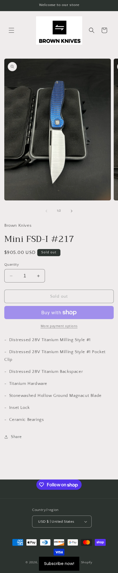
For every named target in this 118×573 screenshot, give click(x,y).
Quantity (11, 264)
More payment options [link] (59, 326)
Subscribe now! (59, 563)
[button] (11, 30)
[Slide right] (71, 211)
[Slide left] (46, 211)
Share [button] (16, 437)
